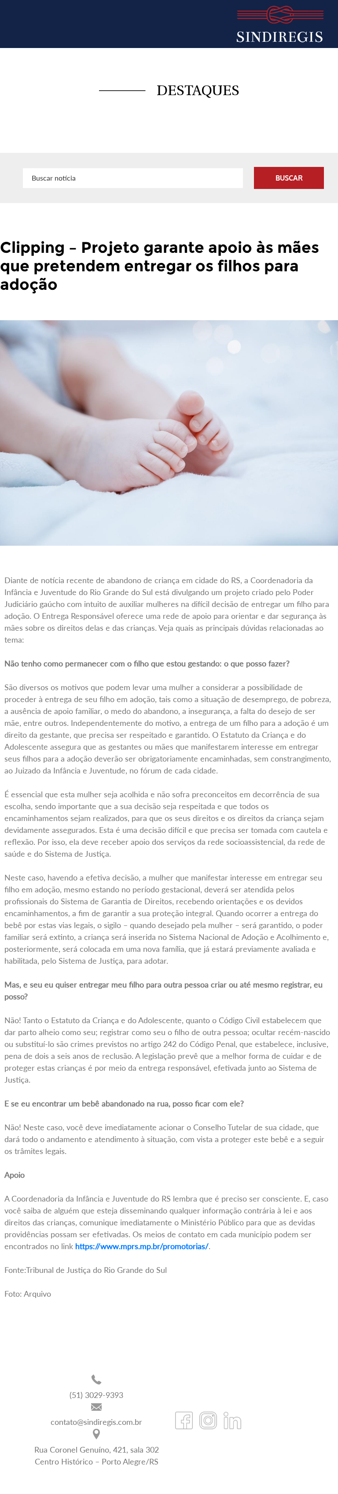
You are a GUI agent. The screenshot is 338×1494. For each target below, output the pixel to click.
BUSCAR (289, 178)
